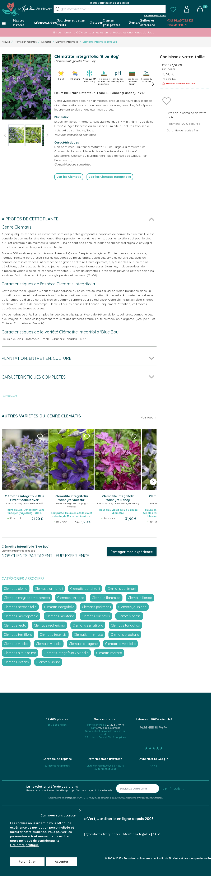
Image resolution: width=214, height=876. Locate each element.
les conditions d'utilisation (150, 797)
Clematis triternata (88, 634)
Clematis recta (15, 625)
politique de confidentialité (124, 797)
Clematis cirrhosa (70, 598)
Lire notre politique (24, 845)
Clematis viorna (48, 662)
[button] (173, 9)
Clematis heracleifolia (20, 607)
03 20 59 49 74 (115, 724)
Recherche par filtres (155, 15)
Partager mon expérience (132, 552)
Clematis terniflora (18, 634)
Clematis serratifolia (88, 625)
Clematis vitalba (16, 644)
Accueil (6, 41)
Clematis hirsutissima (20, 653)
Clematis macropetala (21, 616)
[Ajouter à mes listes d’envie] (166, 101)
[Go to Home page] (27, 9)
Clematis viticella (48, 644)
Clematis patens (16, 662)
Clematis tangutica (125, 625)
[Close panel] (80, 810)
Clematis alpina (15, 588)
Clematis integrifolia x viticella (66, 653)
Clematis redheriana (49, 625)
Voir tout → (149, 417)
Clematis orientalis (96, 616)
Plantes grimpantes (25, 41)
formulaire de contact (108, 727)
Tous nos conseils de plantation (75, 135)
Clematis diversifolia (120, 644)
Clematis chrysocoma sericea (27, 598)
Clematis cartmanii (121, 588)
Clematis (46, 41)
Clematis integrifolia (67, 41)
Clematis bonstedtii (85, 588)
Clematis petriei (129, 616)
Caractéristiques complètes (72, 164)
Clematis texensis (53, 634)
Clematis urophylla (125, 634)
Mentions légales (136, 834)
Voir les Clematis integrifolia (110, 177)
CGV (156, 834)
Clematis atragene (83, 644)
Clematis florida (140, 598)
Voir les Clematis (68, 177)
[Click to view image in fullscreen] (26, 87)
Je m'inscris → (174, 788)
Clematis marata (109, 653)
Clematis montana (60, 616)
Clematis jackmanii (96, 607)
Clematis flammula (106, 598)
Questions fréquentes (103, 834)
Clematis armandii (49, 588)
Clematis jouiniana (132, 607)
